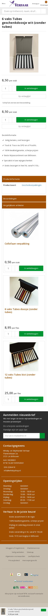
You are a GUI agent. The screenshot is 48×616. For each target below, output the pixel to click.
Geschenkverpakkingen (31, 185)
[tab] (24, 179)
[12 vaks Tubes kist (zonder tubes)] (24, 356)
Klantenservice (33, 548)
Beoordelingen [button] (10, 198)
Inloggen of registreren (15, 548)
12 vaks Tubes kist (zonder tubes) (20, 376)
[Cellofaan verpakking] (24, 225)
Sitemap (30, 552)
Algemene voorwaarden (15, 556)
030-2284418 (9, 467)
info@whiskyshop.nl (12, 470)
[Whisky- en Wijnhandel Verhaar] (19, 3)
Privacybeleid (14, 560)
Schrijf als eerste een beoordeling (16, 103)
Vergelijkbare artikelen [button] (13, 205)
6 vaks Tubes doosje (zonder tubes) (21, 311)
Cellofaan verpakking (17, 243)
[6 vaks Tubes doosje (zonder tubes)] (24, 291)
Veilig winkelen (18, 552)
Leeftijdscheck (34, 556)
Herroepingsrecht (30, 560)
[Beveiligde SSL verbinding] (23, 587)
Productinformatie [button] (11, 179)
